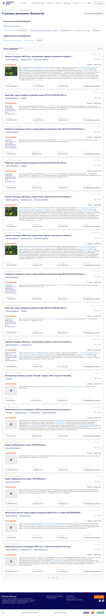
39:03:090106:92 (49, 523)
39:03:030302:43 (58, 560)
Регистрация (99, 3)
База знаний (67, 3)
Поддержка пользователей (54, 596)
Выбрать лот (99, 597)
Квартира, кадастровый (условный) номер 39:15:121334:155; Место (36, 95)
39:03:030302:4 (61, 422)
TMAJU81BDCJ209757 (75, 386)
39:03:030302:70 (35, 425)
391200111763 (9, 30)
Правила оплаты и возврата (74, 600)
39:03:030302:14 (62, 559)
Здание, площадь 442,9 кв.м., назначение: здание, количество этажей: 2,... (39, 56)
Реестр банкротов (12, 10)
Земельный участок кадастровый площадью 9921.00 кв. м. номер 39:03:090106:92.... (43, 512)
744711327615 (29, 41)
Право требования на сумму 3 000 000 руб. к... (26, 445)
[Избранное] (95, 59)
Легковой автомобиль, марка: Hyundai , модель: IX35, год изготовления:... (38, 375)
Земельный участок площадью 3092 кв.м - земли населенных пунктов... (38, 546)
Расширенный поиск (38, 3)
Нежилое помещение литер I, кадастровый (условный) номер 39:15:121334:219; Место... (45, 129)
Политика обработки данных (29, 612)
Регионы (58, 3)
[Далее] (57, 578)
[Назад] (49, 578)
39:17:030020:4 (83, 69)
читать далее (38, 80)
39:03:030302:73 (61, 423)
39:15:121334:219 (62, 140)
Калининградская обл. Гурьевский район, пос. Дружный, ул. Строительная (46, 525)
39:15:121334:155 (51, 106)
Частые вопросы (71, 598)
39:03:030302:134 (94, 427)
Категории (50, 3)
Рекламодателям (51, 598)
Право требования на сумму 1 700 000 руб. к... (26, 479)
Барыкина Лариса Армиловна (12, 41)
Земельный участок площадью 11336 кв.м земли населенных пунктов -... (38, 409)
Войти (90, 3)
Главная (4, 10)
